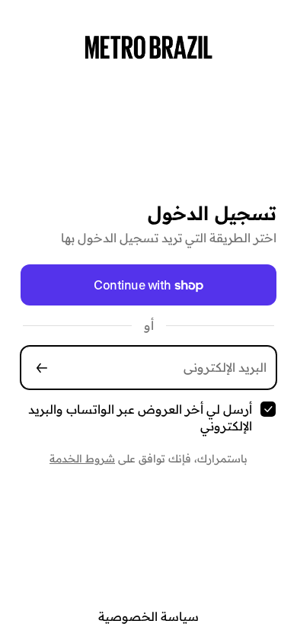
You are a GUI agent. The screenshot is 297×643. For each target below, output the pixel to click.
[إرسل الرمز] (42, 367)
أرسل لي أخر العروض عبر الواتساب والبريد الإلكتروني (140, 417)
